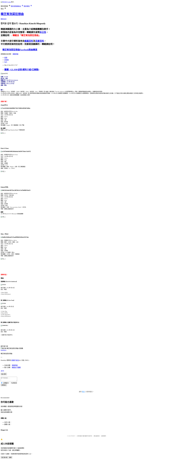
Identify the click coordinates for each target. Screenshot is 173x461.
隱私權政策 (97, 436)
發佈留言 (3, 385)
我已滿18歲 (4, 457)
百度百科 (39, 41)
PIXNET (73, 436)
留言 (17, 360)
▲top (2, 370)
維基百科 (29, 41)
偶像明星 (15, 54)
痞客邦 (13, 360)
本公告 (43, 32)
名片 (5, 62)
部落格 (6, 60)
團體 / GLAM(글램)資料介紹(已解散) (21, 69)
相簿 (5, 57)
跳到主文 (3, 19)
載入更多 (3, 374)
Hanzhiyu (3, 350)
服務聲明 (103, 436)
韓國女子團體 (16, 367)
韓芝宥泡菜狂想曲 (12, 14)
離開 (10, 457)
